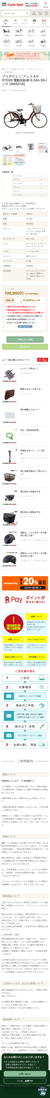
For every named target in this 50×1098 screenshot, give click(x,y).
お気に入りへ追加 (25, 339)
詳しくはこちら (25, 327)
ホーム (5, 69)
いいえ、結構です (25, 1081)
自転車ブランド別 (17, 69)
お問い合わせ (25, 1074)
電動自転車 (9, 72)
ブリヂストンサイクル (35, 69)
